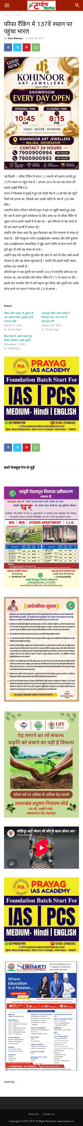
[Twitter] (17, 47)
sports (18, 15)
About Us (34, 1114)
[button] (6, 5)
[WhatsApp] (36, 47)
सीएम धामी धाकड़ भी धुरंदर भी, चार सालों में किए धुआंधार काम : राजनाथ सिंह (19, 317)
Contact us (49, 1114)
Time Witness (15, 38)
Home (7, 15)
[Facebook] (8, 47)
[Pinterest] (27, 47)
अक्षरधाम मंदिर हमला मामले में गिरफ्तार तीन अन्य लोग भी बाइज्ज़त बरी (56, 317)
